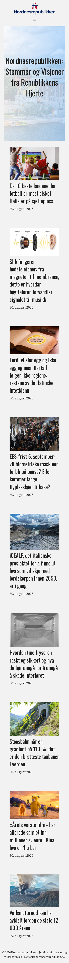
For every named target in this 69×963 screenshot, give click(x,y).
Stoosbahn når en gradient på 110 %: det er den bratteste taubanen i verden (34, 753)
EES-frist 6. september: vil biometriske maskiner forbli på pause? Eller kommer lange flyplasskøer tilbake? (34, 471)
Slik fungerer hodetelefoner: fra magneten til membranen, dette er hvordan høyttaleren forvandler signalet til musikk (34, 280)
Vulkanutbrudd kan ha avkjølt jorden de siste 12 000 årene (34, 920)
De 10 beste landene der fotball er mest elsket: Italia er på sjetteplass (33, 193)
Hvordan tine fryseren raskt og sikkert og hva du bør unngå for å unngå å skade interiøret (34, 664)
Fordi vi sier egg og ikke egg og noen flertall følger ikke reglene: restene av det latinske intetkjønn (33, 375)
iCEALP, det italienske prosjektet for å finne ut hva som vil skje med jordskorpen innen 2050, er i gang (33, 570)
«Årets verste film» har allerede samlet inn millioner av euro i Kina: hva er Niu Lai (32, 836)
